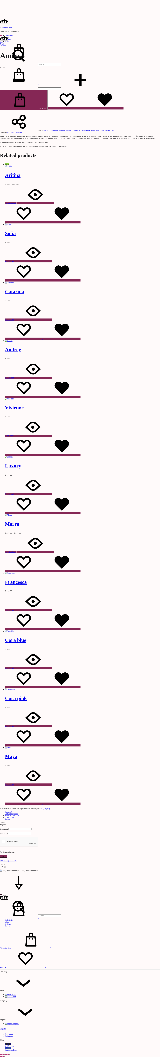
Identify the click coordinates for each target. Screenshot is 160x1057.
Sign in (3, 856)
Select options (10, 203)
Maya (11, 756)
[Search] (30, 64)
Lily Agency (45, 809)
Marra (12, 524)
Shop (7, 922)
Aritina (12, 175)
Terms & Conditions (12, 815)
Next (2, 44)
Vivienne (14, 408)
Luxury (13, 466)
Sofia (10, 233)
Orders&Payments (11, 814)
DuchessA (8, 812)
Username (4, 829)
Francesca (16, 582)
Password (4, 833)
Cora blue (15, 640)
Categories (9, 35)
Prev (2, 42)
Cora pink (16, 698)
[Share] (6, 1054)
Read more (9, 436)
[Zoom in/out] (1, 1054)
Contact (7, 819)
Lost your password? (8, 860)
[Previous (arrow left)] (1, 1056)
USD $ (9, 1045)
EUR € (11, 1049)
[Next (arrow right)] (3, 1056)
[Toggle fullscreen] (3, 1054)
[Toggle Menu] (1, 35)
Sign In (3, 1029)
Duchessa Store (6, 27)
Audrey (13, 349)
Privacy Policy (10, 817)
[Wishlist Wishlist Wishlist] (86, 108)
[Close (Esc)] (9, 1054)
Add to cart (42, 108)
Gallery (8, 924)
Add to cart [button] (9, 261)
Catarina (14, 291)
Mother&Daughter (14, 132)
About (7, 926)
